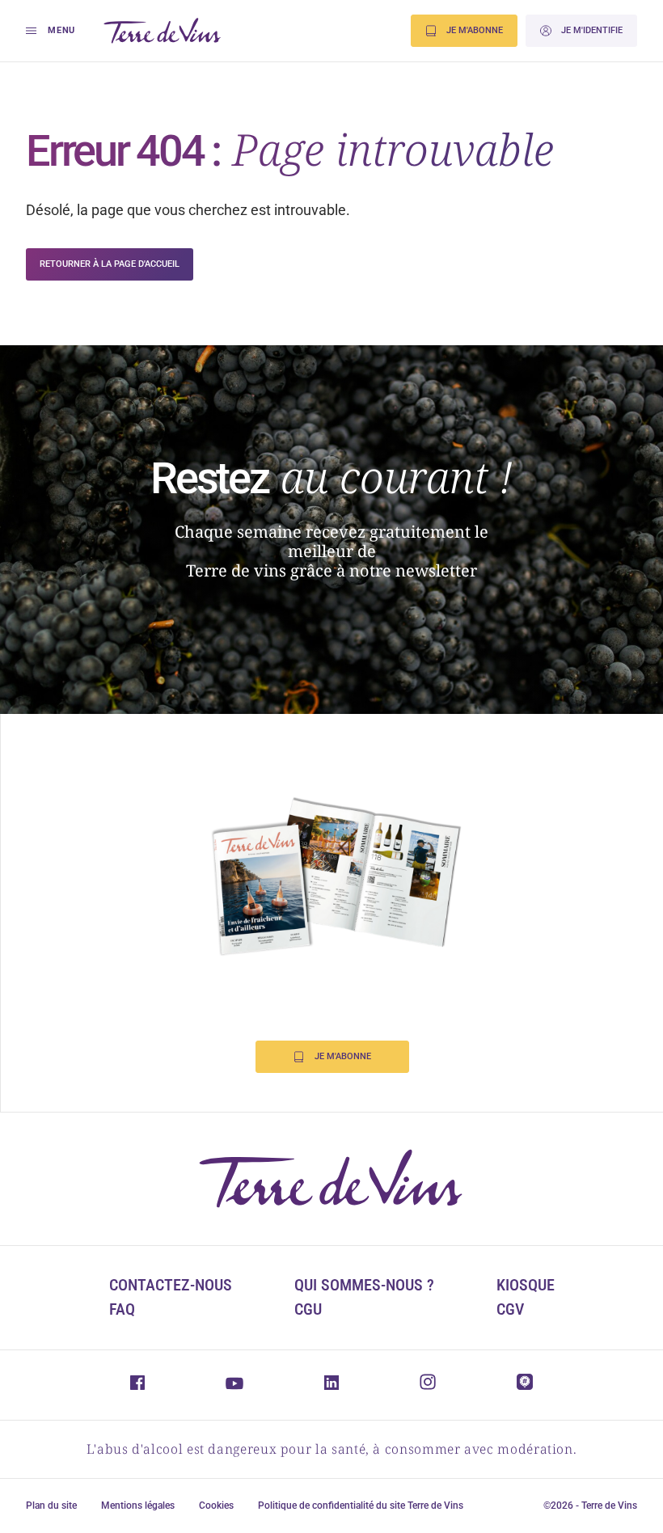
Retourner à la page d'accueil (109, 264)
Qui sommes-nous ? (364, 1284)
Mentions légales (138, 1505)
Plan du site (51, 1505)
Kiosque (525, 1284)
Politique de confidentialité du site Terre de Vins (360, 1505)
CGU (308, 1309)
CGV (510, 1309)
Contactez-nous (170, 1284)
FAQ (122, 1309)
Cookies (216, 1505)
